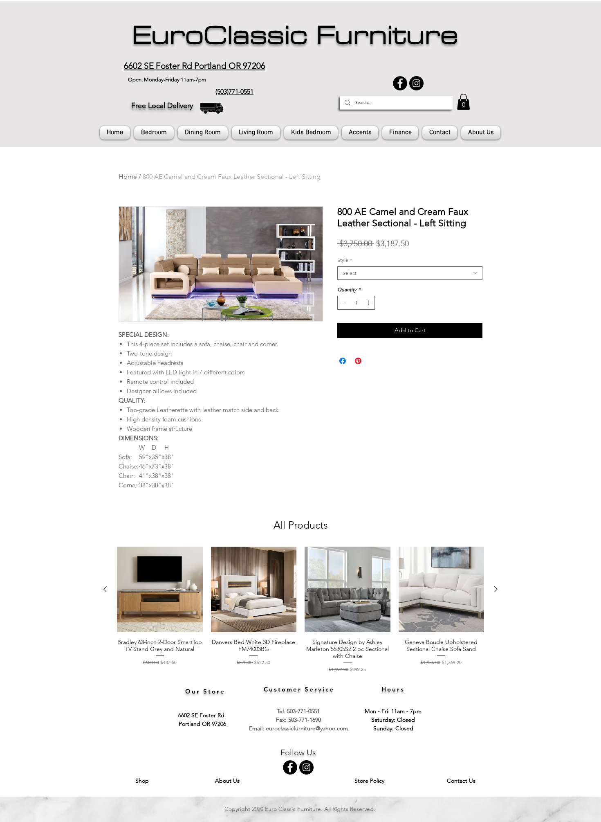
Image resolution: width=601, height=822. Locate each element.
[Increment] (369, 302)
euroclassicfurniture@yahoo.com (307, 728)
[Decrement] (343, 302)
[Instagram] (416, 83)
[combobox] (409, 273)
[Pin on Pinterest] (358, 361)
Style (344, 260)
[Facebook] (400, 83)
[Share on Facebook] (343, 361)
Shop (142, 780)
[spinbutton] (356, 302)
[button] (463, 102)
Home (128, 176)
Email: (257, 728)
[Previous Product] (105, 589)
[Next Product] (496, 589)
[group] (300, 609)
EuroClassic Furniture (295, 35)
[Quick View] (160, 590)
